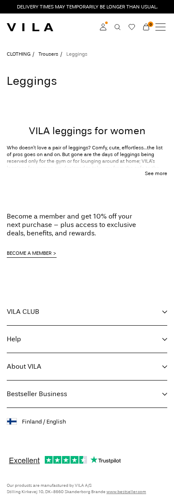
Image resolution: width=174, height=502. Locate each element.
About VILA (24, 366)
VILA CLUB (23, 312)
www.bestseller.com (126, 491)
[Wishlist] (132, 27)
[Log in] (103, 27)
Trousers (48, 54)
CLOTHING (18, 54)
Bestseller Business (37, 394)
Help (14, 339)
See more (156, 173)
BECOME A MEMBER (29, 253)
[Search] (117, 27)
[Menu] (160, 27)
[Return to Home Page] (30, 26)
